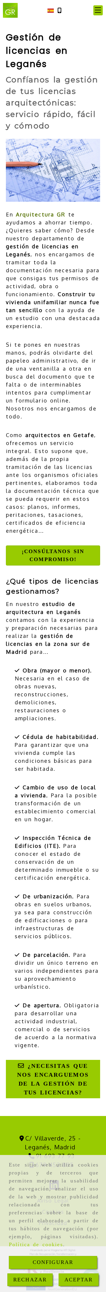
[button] (98, 10)
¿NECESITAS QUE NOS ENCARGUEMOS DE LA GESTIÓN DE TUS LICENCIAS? (53, 1079)
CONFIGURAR (53, 1262)
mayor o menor (65, 670)
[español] (50, 10)
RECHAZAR (30, 1280)
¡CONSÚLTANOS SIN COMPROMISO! (53, 555)
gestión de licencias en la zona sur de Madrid (48, 644)
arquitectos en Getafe (59, 435)
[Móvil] (59, 10)
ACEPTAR (78, 1280)
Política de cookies (36, 1244)
